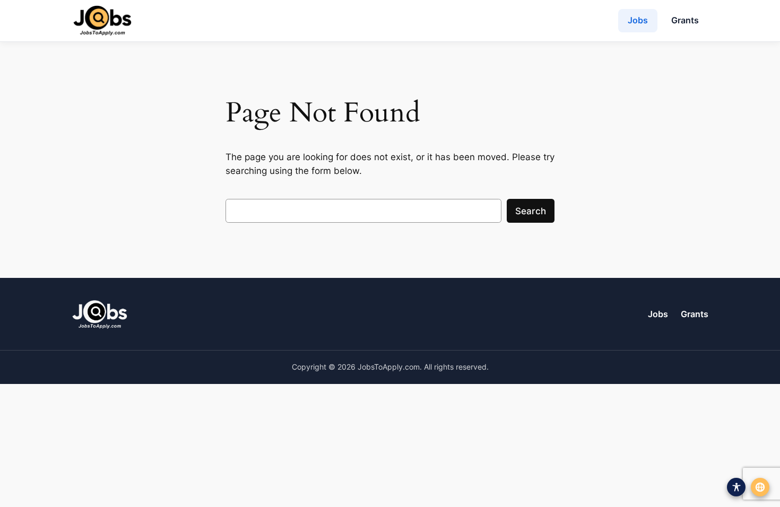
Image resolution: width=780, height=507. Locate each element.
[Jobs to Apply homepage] (102, 20)
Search (530, 211)
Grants (685, 20)
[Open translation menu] (760, 487)
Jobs (638, 20)
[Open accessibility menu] (736, 487)
